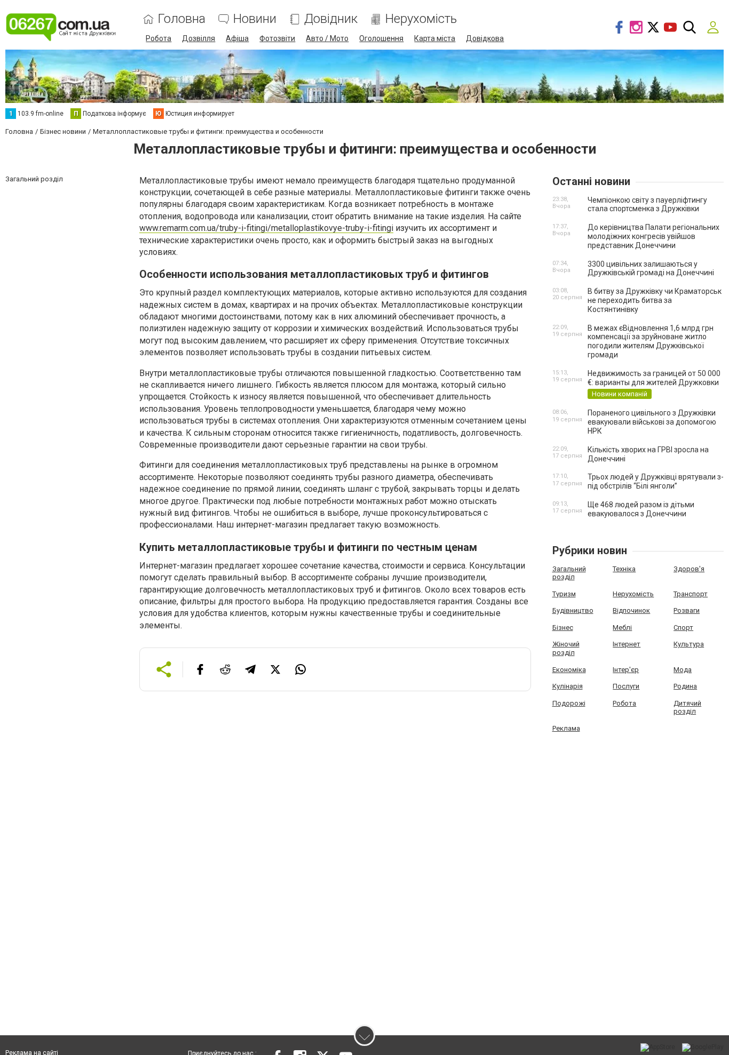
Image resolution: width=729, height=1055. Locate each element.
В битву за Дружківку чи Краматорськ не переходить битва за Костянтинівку (655, 300)
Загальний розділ (569, 573)
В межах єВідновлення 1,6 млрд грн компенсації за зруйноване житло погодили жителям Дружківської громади (651, 341)
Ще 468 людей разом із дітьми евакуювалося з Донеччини (641, 509)
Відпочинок (631, 610)
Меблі (622, 628)
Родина (685, 686)
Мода (682, 670)
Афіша (237, 38)
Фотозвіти (277, 38)
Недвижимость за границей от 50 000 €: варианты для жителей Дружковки (654, 378)
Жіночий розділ (566, 648)
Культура (688, 644)
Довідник (331, 19)
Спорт (683, 628)
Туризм (564, 594)
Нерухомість (421, 19)
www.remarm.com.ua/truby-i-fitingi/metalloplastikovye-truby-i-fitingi (266, 228)
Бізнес (562, 628)
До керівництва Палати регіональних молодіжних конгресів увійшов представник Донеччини (653, 236)
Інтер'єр (626, 670)
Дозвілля (198, 38)
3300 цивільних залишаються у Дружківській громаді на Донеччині (651, 268)
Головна (181, 19)
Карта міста (434, 38)
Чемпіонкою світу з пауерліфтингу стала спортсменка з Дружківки (647, 204)
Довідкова (485, 38)
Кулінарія (567, 686)
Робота (158, 38)
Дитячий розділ (687, 707)
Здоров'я (688, 569)
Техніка (624, 569)
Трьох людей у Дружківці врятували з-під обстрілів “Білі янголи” (656, 481)
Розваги (686, 610)
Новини (254, 19)
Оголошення (381, 38)
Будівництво (572, 610)
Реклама (566, 728)
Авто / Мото (327, 38)
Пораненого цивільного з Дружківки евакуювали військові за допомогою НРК (652, 422)
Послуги (626, 686)
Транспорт (690, 594)
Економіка (569, 670)
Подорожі (568, 703)
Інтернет (626, 644)
